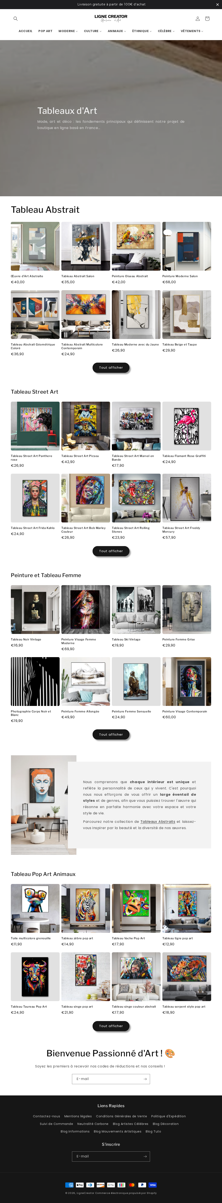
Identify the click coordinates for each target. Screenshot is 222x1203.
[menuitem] (26, 31)
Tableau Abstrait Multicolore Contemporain (82, 346)
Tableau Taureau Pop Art (29, 1006)
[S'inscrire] (145, 1079)
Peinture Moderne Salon (180, 276)
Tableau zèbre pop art (77, 938)
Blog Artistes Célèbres (131, 1124)
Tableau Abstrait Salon (77, 276)
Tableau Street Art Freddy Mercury (181, 529)
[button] (15, 18)
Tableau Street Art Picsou (80, 456)
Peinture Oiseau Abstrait (130, 276)
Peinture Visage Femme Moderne (78, 641)
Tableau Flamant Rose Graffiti (184, 456)
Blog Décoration (166, 1124)
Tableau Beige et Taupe (179, 344)
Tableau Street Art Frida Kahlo (33, 528)
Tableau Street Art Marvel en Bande (133, 457)
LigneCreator (85, 1193)
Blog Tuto (153, 1131)
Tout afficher (111, 367)
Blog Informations (75, 1131)
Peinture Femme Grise (178, 639)
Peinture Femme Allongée (80, 711)
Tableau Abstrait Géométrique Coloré (33, 346)
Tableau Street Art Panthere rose (31, 457)
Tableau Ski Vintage (126, 639)
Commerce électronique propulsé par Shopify (126, 1193)
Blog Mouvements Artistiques (117, 1131)
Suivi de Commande (56, 1124)
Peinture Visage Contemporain (184, 711)
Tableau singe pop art (77, 1006)
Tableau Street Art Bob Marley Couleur (83, 529)
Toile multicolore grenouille (31, 938)
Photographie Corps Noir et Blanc (31, 713)
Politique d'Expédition (168, 1116)
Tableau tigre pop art (177, 938)
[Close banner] (217, 4)
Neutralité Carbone (93, 1124)
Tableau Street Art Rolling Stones (131, 529)
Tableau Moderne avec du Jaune (135, 344)
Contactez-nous (46, 1116)
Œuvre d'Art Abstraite (27, 276)
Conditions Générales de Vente (121, 1116)
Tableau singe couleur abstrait (134, 1006)
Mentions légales (78, 1116)
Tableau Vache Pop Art (128, 938)
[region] (111, 4)
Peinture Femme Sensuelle (131, 711)
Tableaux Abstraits (157, 821)
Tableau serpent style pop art (183, 1006)
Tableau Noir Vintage (26, 639)
